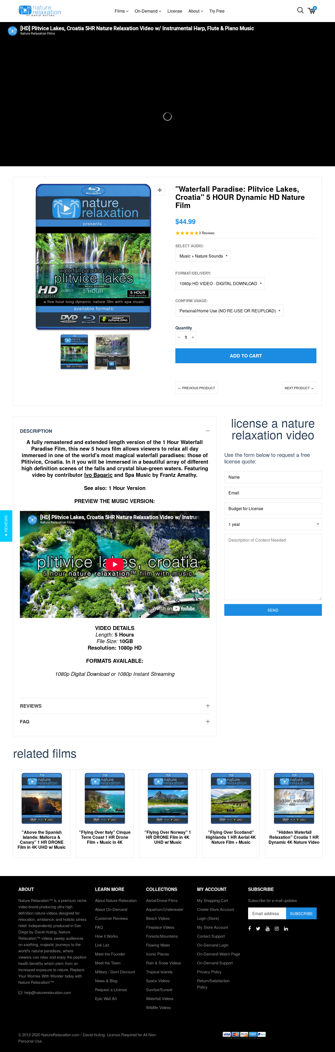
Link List (102, 945)
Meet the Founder (110, 954)
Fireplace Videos (160, 927)
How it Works (106, 936)
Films (120, 11)
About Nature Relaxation (116, 900)
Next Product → (299, 388)
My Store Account (212, 927)
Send (272, 610)
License (175, 11)
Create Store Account (215, 909)
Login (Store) (208, 918)
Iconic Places (157, 954)
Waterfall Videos (160, 998)
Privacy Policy (209, 971)
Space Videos (158, 980)
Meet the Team (108, 962)
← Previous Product (196, 388)
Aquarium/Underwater (164, 909)
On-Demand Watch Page (218, 954)
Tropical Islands (159, 971)
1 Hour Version (127, 488)
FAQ (99, 927)
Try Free (217, 11)
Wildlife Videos (158, 1007)
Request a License (111, 989)
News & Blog (106, 980)
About (194, 11)
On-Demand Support (215, 962)
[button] (6, 526)
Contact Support (211, 936)
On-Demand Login (212, 945)
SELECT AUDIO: (189, 245)
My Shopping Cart (212, 900)
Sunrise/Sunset (159, 989)
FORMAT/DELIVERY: (193, 273)
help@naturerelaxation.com (47, 992)
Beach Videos (158, 918)
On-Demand (147, 11)
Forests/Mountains (162, 936)
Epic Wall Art (106, 998)
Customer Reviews (111, 918)
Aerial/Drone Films (162, 900)
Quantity (183, 328)
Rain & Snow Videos (163, 962)
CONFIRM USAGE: (191, 300)
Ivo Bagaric (98, 474)
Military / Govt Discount (115, 971)
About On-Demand (111, 909)
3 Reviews (207, 233)
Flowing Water (158, 945)
